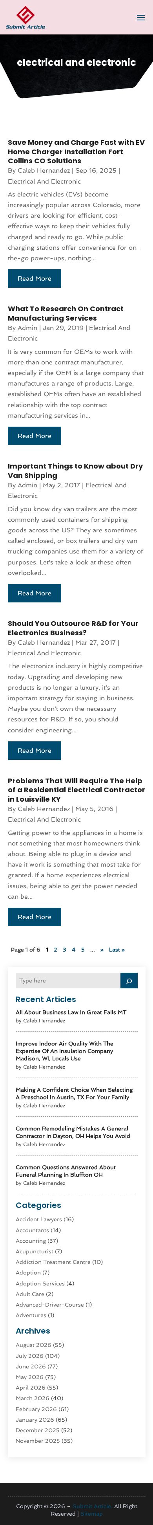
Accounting (31, 1241)
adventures (31, 1315)
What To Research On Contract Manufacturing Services (66, 313)
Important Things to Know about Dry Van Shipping (75, 470)
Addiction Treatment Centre (53, 1262)
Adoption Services (40, 1283)
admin (27, 328)
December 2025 (38, 1430)
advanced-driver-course (50, 1304)
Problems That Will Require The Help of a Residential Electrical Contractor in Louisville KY (76, 790)
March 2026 (32, 1398)
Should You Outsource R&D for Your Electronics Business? (73, 627)
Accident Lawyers (39, 1219)
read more (34, 278)
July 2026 (30, 1356)
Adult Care (30, 1294)
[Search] (129, 980)
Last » (117, 949)
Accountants (32, 1230)
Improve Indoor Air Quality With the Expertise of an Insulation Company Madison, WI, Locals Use (64, 1051)
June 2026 (31, 1366)
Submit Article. (93, 1506)
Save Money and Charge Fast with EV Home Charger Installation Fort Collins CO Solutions (76, 151)
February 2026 (36, 1409)
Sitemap (91, 1514)
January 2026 (35, 1420)
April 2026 (31, 1387)
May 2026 (30, 1377)
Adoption (28, 1272)
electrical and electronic (44, 181)
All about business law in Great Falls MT (71, 1012)
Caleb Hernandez (44, 170)
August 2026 (33, 1345)
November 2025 (38, 1441)
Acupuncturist (34, 1251)
